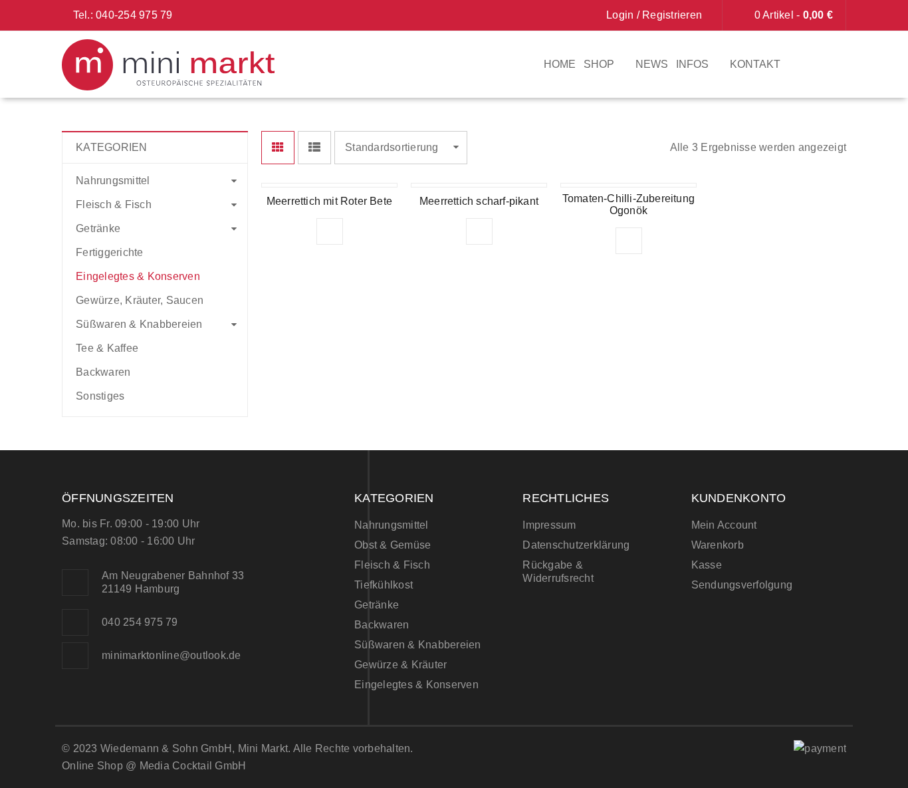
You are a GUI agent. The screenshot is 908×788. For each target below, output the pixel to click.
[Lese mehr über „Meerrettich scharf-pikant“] (479, 231)
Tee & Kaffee (107, 348)
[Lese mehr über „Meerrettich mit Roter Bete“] (329, 231)
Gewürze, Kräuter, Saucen (139, 300)
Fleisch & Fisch (114, 204)
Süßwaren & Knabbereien (139, 324)
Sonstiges (100, 396)
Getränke (98, 228)
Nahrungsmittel (113, 180)
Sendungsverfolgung (742, 585)
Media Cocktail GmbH (193, 765)
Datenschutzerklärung (575, 545)
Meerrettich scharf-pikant (478, 201)
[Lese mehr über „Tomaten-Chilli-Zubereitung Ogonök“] (629, 240)
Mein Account (724, 525)
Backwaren (103, 372)
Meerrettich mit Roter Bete (329, 201)
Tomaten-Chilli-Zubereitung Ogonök (628, 204)
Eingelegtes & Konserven (138, 276)
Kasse (706, 565)
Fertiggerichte (110, 252)
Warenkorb (717, 545)
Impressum (549, 525)
